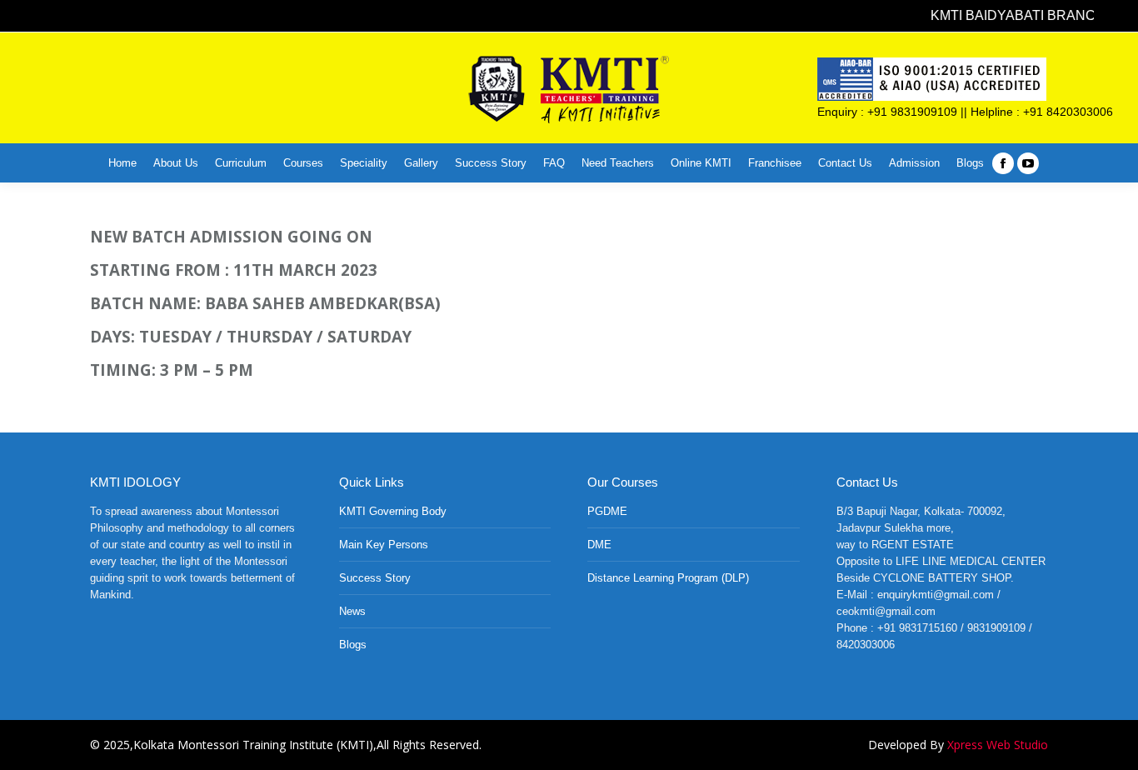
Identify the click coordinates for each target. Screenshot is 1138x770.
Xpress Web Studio (997, 744)
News (352, 611)
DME (599, 544)
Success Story (375, 578)
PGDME (607, 511)
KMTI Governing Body (393, 511)
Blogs (353, 644)
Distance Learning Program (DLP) (668, 578)
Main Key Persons (383, 544)
